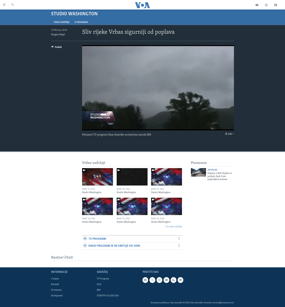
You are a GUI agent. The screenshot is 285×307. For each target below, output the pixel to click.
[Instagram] (266, 5)
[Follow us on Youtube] (166, 280)
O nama (55, 279)
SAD (99, 284)
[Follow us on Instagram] (159, 280)
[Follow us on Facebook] (145, 280)
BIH (99, 290)
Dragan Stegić (58, 34)
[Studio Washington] (97, 177)
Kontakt (55, 284)
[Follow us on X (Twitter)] (152, 280)
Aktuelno (212, 170)
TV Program (103, 279)
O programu (81, 22)
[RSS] (173, 280)
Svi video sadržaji (174, 227)
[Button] (56, 48)
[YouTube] (257, 5)
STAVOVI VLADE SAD (108, 296)
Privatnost (56, 290)
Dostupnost (56, 296)
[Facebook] (275, 5)
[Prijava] (180, 280)
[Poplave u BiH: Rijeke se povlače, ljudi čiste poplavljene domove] (198, 172)
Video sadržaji (61, 22)
